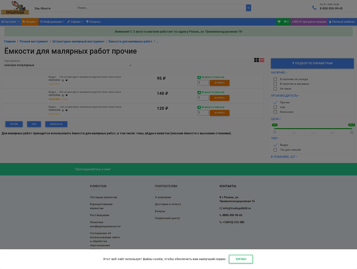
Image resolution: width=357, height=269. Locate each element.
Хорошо (241, 259)
